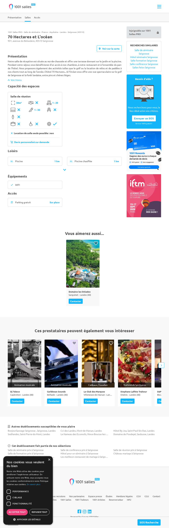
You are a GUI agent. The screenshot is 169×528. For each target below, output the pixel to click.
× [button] (49, 459)
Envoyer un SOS (144, 118)
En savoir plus (33, 484)
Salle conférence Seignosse (144, 63)
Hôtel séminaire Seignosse (144, 56)
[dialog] (28, 490)
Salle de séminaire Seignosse (144, 52)
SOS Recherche (149, 522)
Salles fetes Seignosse (144, 67)
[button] (28, 519)
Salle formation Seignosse (144, 60)
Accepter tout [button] (17, 512)
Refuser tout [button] (39, 512)
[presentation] (8, 365)
